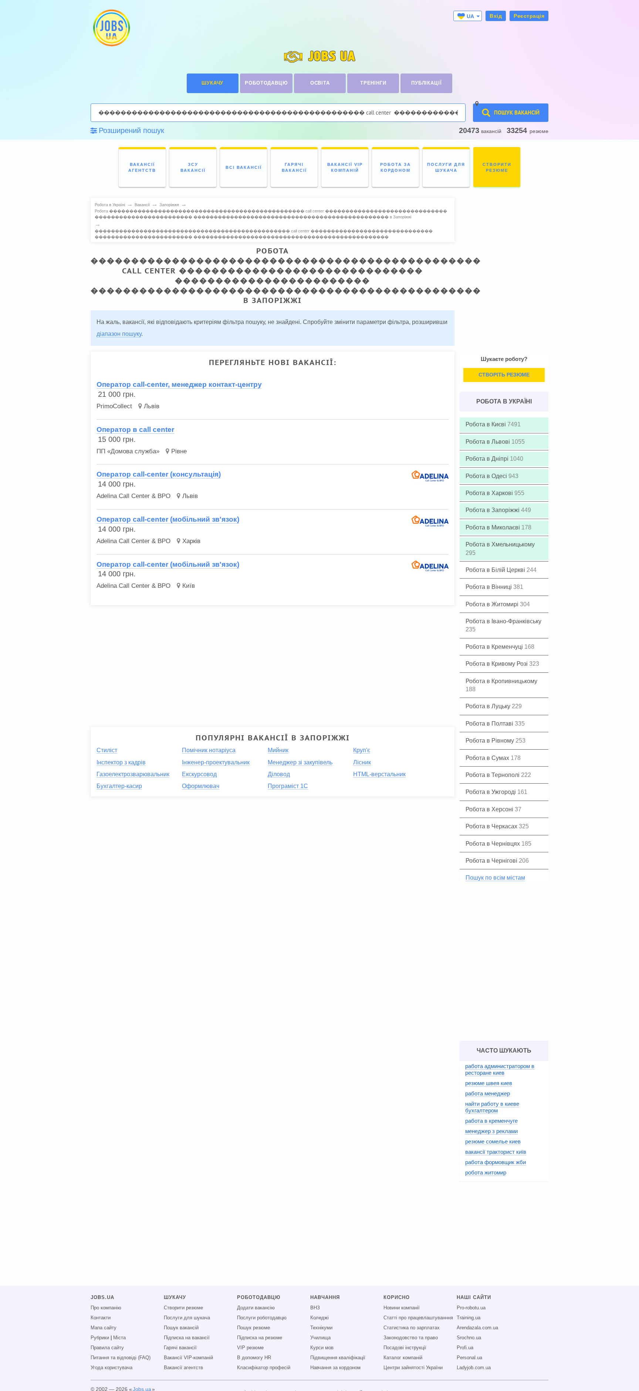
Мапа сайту (103, 1327)
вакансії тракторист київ (495, 1152)
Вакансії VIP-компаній (188, 1357)
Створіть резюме (504, 375)
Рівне (179, 451)
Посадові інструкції (404, 1347)
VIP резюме (250, 1347)
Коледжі (319, 1317)
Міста (119, 1337)
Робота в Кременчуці (495, 647)
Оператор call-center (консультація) (159, 474)
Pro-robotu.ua (471, 1307)
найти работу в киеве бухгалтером (492, 1107)
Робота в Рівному (490, 740)
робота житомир (485, 1172)
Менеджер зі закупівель (300, 762)
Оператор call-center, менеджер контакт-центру (179, 384)
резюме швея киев (488, 1083)
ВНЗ (315, 1307)
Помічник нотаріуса (209, 750)
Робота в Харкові (490, 493)
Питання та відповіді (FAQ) (121, 1357)
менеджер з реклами (491, 1131)
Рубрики (100, 1337)
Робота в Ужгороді (491, 792)
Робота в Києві (486, 424)
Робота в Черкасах (492, 826)
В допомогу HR (254, 1357)
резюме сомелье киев (493, 1141)
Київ (188, 585)
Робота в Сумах (488, 758)
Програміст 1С (288, 786)
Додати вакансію (256, 1307)
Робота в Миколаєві (493, 527)
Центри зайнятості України (413, 1367)
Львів (151, 406)
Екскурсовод (199, 774)
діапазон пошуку (119, 334)
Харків (191, 541)
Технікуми (321, 1327)
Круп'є (361, 750)
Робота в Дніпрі (488, 459)
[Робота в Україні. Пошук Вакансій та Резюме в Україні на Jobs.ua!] (111, 28)
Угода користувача (111, 1367)
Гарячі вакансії (180, 1347)
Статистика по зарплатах (411, 1327)
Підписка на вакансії (187, 1337)
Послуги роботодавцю (262, 1317)
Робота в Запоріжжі (493, 510)
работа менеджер (487, 1093)
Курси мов (322, 1347)
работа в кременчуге (491, 1121)
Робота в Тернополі (493, 775)
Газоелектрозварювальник (133, 774)
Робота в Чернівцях (493, 844)
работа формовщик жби (495, 1162)
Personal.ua (469, 1357)
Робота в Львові (488, 442)
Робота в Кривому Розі (497, 664)
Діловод (279, 774)
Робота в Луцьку (489, 706)
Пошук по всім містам (495, 878)
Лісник (362, 762)
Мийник (278, 750)
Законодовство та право (410, 1337)
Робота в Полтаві (490, 723)
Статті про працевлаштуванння (418, 1317)
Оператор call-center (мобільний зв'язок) (168, 519)
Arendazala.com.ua (477, 1327)
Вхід (496, 16)
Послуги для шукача (187, 1317)
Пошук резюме (253, 1327)
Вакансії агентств (183, 1367)
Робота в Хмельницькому (500, 544)
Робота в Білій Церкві (496, 570)
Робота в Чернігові (492, 861)
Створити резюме (183, 1307)
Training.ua (468, 1317)
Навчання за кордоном (335, 1367)
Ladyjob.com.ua (474, 1367)
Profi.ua (465, 1347)
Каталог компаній (402, 1357)
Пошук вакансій (181, 1327)
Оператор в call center (135, 429)
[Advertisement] (272, 663)
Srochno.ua (469, 1337)
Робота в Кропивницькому (501, 681)
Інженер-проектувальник (216, 762)
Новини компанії (401, 1307)
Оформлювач (200, 786)
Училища (320, 1337)
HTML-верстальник (379, 774)
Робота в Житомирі (493, 604)
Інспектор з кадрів (121, 762)
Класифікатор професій (263, 1367)
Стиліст (107, 750)
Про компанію (106, 1307)
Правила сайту (107, 1347)
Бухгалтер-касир (119, 786)
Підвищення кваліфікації (337, 1357)
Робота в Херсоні (490, 809)
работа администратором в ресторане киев (499, 1069)
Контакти (101, 1317)
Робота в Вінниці (489, 587)
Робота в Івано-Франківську (503, 621)
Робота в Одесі (487, 476)
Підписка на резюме (259, 1337)
